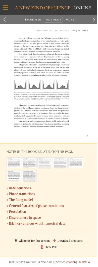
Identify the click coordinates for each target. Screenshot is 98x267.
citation (71, 262)
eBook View (33, 19)
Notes (70, 19)
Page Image (53, 19)
